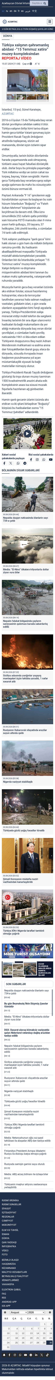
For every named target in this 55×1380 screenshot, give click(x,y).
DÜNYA (7, 36)
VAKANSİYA (8, 1284)
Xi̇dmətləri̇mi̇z (10, 1280)
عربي (28, 11)
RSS (4, 1297)
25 (16, 1342)
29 (44, 1342)
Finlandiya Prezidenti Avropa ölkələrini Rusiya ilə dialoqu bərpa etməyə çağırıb (25, 1152)
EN (11, 11)
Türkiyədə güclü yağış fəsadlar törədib (23, 830)
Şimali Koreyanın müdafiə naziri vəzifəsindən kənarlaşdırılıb (20, 880)
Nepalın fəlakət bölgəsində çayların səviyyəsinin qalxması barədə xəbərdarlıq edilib (25, 624)
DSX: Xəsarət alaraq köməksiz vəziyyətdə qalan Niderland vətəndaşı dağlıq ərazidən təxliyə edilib (27, 1032)
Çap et (26, 63)
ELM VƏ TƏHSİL (10, 1230)
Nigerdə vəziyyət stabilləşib (18, 781)
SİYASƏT (6, 1208)
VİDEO (5, 1250)
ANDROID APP (9, 1302)
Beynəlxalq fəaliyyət (15, 1276)
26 (23, 1342)
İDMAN (5, 1234)
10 (8, 1333)
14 (38, 1333)
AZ (3, 11)
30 (51, 1342)
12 (23, 1333)
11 (16, 1333)
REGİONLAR (8, 1216)
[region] (28, 1089)
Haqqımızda (9, 1264)
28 (38, 1342)
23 (51, 1338)
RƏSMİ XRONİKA (10, 1200)
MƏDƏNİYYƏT (9, 1225)
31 (8, 1347)
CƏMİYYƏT (7, 1220)
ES (22, 11)
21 (38, 1338)
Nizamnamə (9, 1268)
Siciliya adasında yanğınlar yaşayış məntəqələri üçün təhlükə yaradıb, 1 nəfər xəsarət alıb (25, 678)
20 (31, 1338)
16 (51, 1333)
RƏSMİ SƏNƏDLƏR (11, 1204)
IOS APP (6, 1306)
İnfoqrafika (9, 1246)
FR (19, 11)
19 (23, 1338)
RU (7, 11)
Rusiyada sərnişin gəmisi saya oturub (24, 1164)
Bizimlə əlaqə (10, 1260)
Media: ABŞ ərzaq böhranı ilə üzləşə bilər (26, 1174)
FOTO (4, 1254)
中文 (34, 11)
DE (15, 11)
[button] (27, 80)
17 (8, 1338)
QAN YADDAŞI (9, 1242)
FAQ (4, 1293)
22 (44, 1338)
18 (16, 1338)
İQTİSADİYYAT (9, 1212)
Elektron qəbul (11, 1289)
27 (31, 1342)
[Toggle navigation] (49, 21)
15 (44, 1333)
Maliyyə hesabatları (14, 1272)
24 (8, 1342)
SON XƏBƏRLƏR (16, 984)
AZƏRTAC (8, 113)
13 (31, 1333)
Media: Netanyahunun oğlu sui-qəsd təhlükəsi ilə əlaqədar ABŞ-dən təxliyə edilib (27, 1139)
